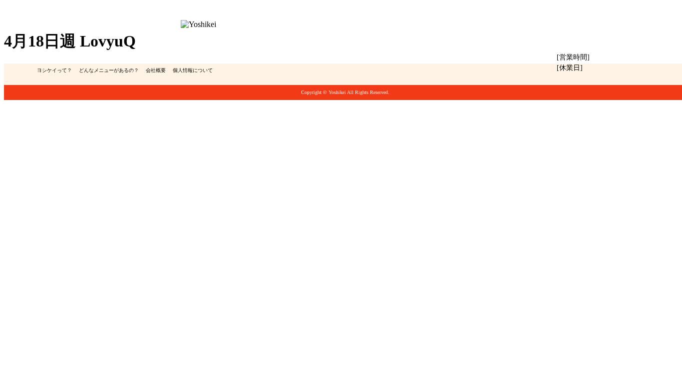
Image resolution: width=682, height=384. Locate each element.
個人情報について (193, 70)
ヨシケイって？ (54, 70)
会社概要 (156, 70)
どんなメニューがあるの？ (109, 70)
